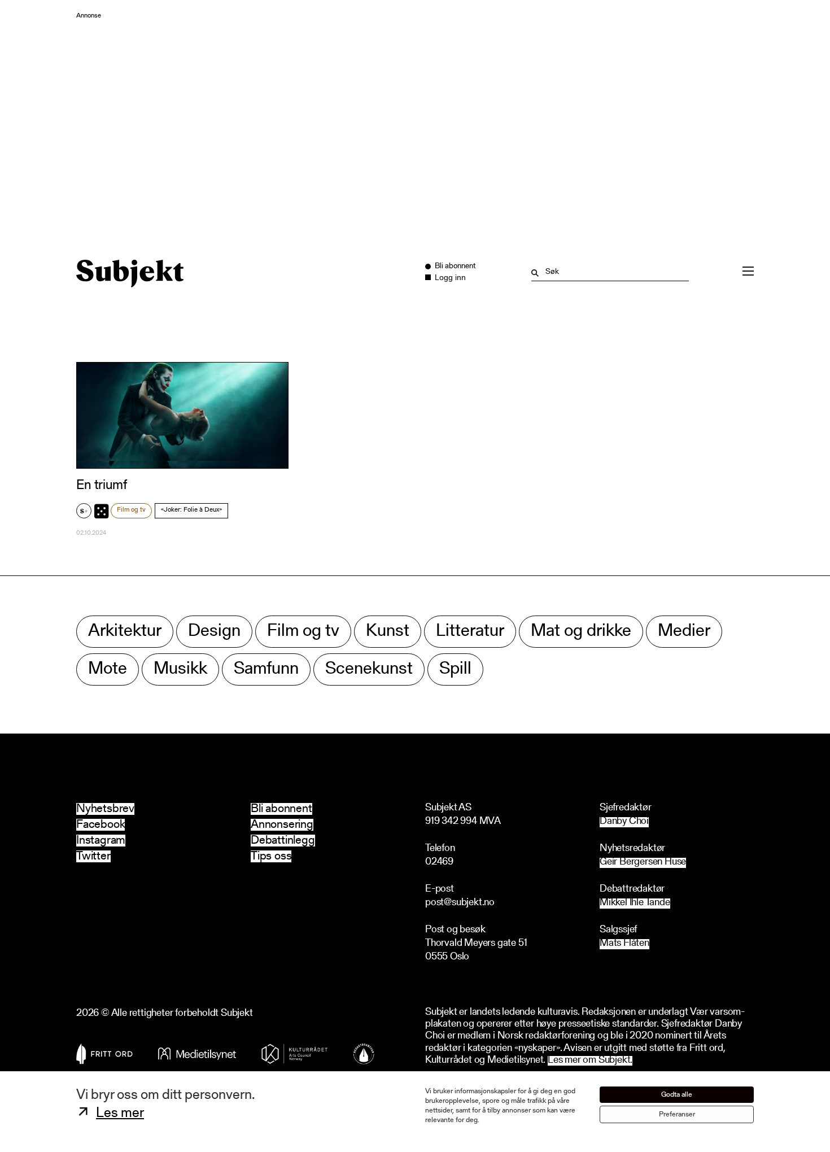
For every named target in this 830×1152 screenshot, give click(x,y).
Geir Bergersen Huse (643, 862)
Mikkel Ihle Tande (635, 903)
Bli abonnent (281, 809)
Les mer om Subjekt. (590, 1061)
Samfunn (266, 669)
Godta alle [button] (676, 1094)
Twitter (93, 856)
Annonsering (282, 825)
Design (214, 631)
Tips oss (271, 856)
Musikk (180, 669)
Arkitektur (124, 631)
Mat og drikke (581, 631)
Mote (107, 669)
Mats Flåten (624, 944)
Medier (684, 631)
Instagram (100, 840)
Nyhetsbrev (105, 809)
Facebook (100, 825)
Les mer (120, 1113)
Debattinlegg (283, 840)
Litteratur (470, 631)
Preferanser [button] (677, 1114)
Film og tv (131, 510)
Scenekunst (369, 669)
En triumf (101, 485)
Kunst (387, 631)
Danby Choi (624, 822)
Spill (455, 669)
